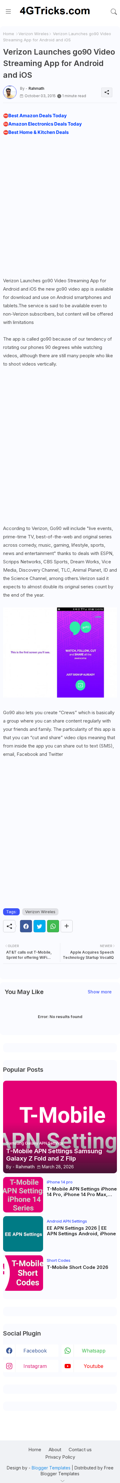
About (55, 1449)
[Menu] (8, 12)
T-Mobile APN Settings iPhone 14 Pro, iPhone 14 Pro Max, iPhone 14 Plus (82, 1191)
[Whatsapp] (53, 926)
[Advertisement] (60, 205)
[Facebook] (26, 926)
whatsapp (94, 1351)
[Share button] (67, 926)
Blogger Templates (51, 1467)
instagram (35, 1366)
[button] (114, 12)
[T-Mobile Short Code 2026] (23, 1273)
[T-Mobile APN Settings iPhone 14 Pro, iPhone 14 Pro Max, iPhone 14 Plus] (23, 1194)
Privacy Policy (60, 1457)
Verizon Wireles (33, 33)
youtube (93, 1366)
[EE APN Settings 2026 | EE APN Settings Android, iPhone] (23, 1234)
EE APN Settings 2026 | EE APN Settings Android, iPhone (81, 1231)
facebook (35, 1351)
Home (8, 33)
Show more (100, 991)
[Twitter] (40, 926)
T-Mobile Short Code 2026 (77, 1267)
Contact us (80, 1449)
